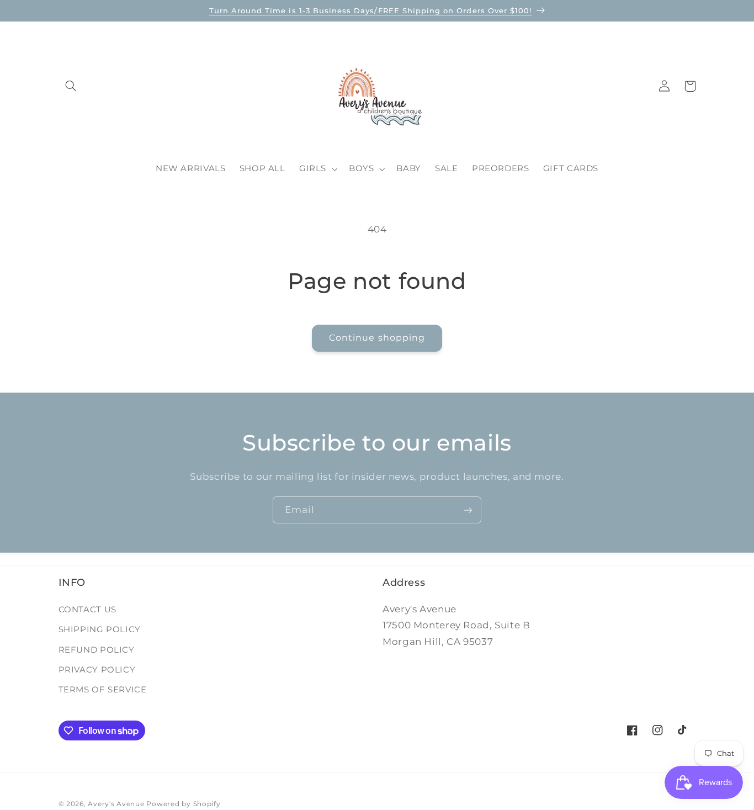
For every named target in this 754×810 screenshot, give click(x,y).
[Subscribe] (468, 509)
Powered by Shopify (183, 804)
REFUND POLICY (97, 649)
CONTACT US (87, 609)
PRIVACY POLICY (97, 669)
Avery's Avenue (116, 804)
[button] (71, 86)
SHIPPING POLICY (100, 629)
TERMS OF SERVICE (103, 689)
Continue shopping (377, 337)
